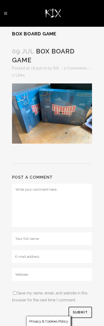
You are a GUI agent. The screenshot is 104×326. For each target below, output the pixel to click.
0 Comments (75, 68)
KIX (56, 68)
